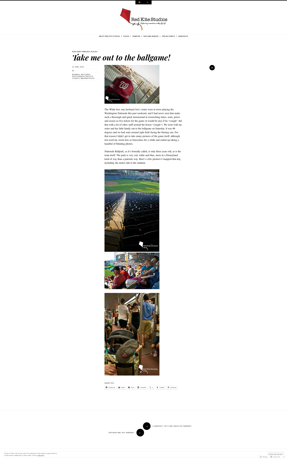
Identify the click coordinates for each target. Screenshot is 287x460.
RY (73, 71)
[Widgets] (139, 2)
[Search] (148, 2)
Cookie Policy (40, 455)
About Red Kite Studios (109, 36)
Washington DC (88, 78)
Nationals (85, 74)
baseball (76, 74)
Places (126, 36)
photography (78, 76)
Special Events (168, 36)
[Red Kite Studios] (143, 19)
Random (136, 36)
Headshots (183, 36)
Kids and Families (151, 36)
